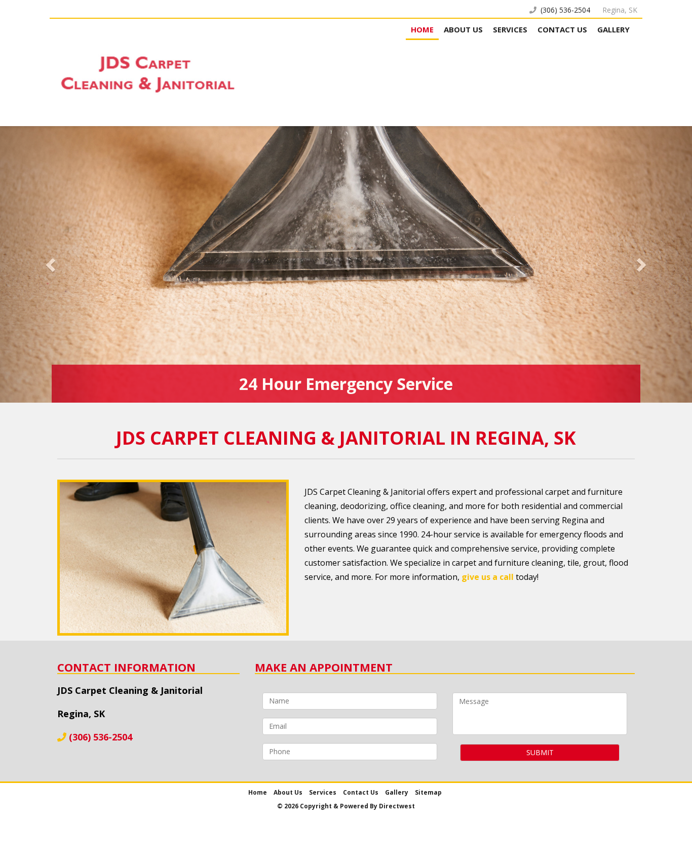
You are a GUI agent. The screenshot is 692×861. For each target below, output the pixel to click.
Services (510, 29)
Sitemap (428, 792)
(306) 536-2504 (565, 10)
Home (422, 29)
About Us (463, 29)
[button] (52, 264)
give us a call (488, 576)
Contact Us (562, 29)
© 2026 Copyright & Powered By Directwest (346, 806)
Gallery (613, 29)
